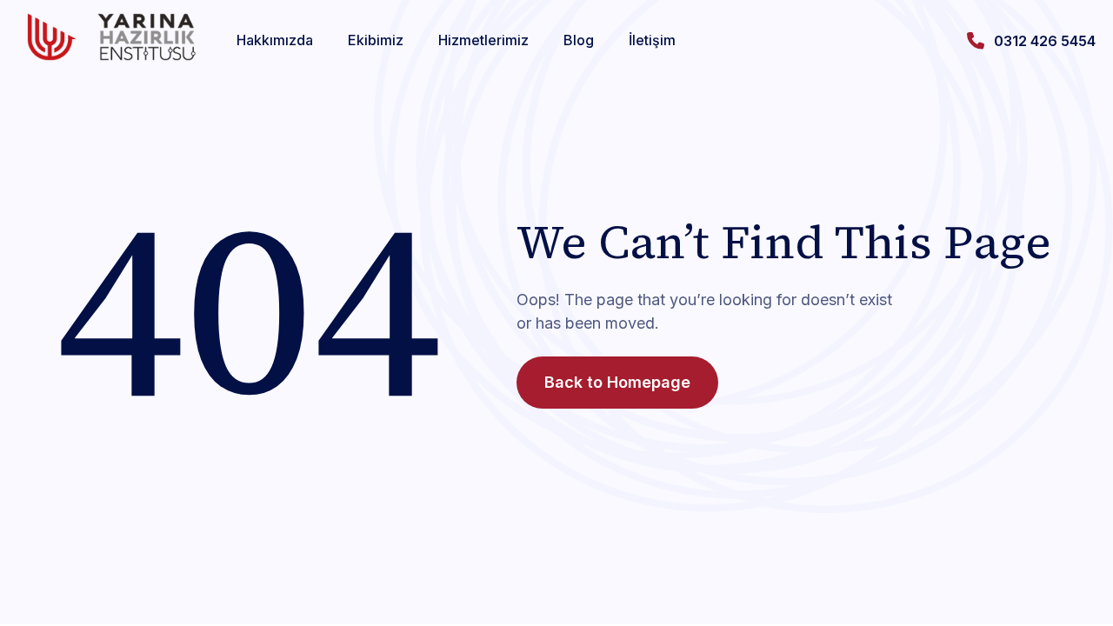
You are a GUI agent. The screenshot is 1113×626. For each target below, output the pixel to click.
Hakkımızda (275, 40)
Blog (578, 40)
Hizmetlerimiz (483, 40)
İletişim (652, 40)
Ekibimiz (375, 40)
